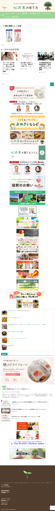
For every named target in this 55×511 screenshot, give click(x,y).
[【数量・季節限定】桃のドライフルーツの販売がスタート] (27, 370)
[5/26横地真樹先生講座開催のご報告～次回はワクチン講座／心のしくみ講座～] (46, 53)
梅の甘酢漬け (11, 345)
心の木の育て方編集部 (15, 391)
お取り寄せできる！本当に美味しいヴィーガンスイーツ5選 (26, 416)
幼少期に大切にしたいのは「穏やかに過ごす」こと (27, 64)
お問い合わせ (15, 16)
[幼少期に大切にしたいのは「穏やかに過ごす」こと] (27, 53)
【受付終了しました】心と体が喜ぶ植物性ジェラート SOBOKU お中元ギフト (30, 402)
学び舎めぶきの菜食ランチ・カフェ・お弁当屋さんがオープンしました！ (29, 409)
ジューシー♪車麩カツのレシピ (15, 317)
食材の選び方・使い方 (35, 13)
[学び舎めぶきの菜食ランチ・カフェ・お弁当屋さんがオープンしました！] (5, 410)
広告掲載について (5, 492)
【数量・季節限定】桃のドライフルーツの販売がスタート (16, 389)
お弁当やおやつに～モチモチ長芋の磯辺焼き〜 (19, 310)
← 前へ (3, 45)
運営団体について (5, 500)
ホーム (7, 13)
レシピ (18, 13)
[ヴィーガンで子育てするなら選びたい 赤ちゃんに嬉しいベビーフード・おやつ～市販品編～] (9, 53)
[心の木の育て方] (27, 1)
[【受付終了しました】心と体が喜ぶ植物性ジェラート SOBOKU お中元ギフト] (5, 403)
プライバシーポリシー (6, 486)
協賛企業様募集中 (5, 490)
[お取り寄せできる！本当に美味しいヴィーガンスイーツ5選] (5, 418)
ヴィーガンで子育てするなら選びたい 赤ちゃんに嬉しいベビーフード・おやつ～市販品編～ (8, 67)
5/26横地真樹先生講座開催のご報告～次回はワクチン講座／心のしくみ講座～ (45, 66)
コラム (12, 13)
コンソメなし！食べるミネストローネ (17, 338)
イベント (8, 16)
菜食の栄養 (24, 13)
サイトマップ (4, 502)
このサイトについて (6, 498)
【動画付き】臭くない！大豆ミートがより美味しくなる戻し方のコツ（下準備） (27, 324)
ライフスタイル (46, 13)
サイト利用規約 (5, 485)
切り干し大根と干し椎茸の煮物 (15, 331)
